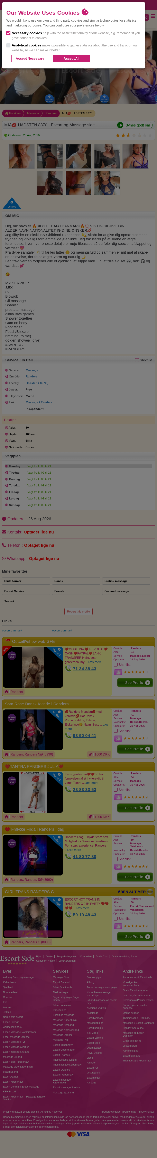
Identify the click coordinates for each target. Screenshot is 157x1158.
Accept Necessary (30, 58)
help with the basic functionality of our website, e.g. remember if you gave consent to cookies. (76, 35)
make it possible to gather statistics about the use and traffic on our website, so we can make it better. (75, 47)
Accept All (71, 58)
